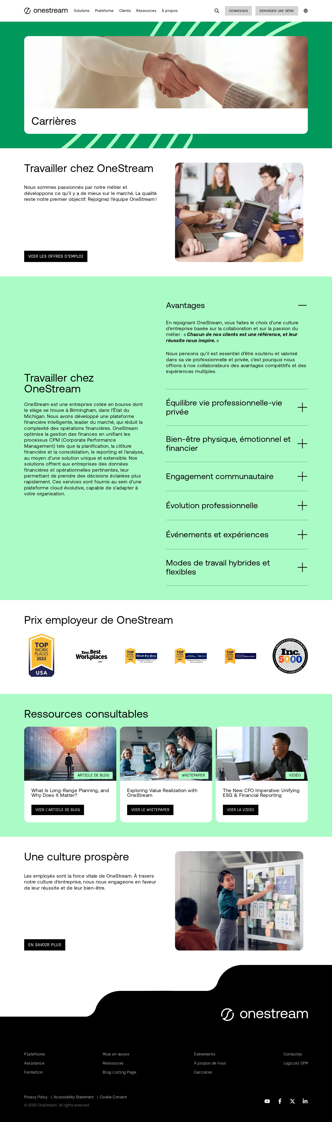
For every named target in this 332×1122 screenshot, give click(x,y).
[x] (292, 1101)
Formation (33, 1072)
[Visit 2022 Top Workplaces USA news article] (41, 656)
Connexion (238, 11)
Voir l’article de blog (57, 810)
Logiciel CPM (296, 1063)
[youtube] (267, 1101)
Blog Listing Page (119, 1072)
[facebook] (280, 1101)
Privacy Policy (35, 1097)
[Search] (217, 11)
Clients (125, 11)
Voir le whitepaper (150, 810)
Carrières (203, 1072)
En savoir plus (44, 944)
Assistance (34, 1063)
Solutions (82, 11)
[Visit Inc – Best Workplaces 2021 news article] (91, 656)
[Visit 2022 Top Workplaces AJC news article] (190, 656)
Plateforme (104, 11)
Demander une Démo (277, 11)
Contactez (293, 1054)
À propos (170, 11)
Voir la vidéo (240, 810)
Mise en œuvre (116, 1054)
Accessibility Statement (74, 1097)
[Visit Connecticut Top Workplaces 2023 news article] (240, 656)
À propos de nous (210, 1063)
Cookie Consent (113, 1097)
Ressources (146, 11)
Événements (204, 1054)
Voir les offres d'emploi (55, 256)
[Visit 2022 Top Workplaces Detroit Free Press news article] (141, 656)
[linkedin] (305, 1101)
